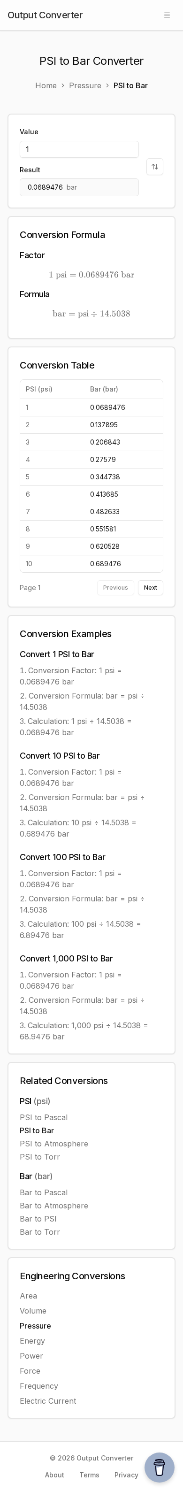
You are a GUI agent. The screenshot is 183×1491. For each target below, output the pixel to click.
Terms (89, 1475)
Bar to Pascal (44, 1192)
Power (31, 1355)
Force (30, 1371)
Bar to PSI (38, 1218)
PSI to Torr (40, 1156)
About (54, 1475)
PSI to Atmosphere (54, 1143)
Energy (32, 1340)
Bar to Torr (40, 1232)
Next (150, 587)
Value (29, 132)
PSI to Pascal (44, 1117)
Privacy (126, 1475)
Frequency (39, 1386)
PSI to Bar (37, 1130)
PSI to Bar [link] (131, 85)
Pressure (35, 1325)
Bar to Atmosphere (54, 1205)
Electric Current (48, 1401)
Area (28, 1295)
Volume (33, 1310)
